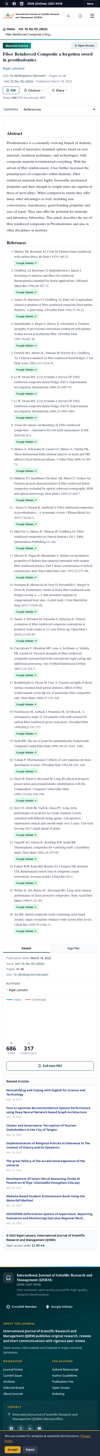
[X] (7, 4)
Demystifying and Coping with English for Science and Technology (45, 1092)
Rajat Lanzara (14, 68)
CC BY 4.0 (38, 1245)
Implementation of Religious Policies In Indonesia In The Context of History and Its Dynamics (48, 1145)
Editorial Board (13, 1387)
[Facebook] (14, 4)
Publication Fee (62, 1381)
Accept (12, 1450)
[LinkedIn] (22, 4)
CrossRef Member (24, 1307)
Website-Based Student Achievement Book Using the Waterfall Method (45, 1198)
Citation (34, 90)
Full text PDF (52, 1066)
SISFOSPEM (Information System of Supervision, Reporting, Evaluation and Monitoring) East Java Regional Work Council (49, 1216)
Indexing (58, 1394)
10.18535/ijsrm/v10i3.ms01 (28, 76)
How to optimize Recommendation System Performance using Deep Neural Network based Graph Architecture (48, 1110)
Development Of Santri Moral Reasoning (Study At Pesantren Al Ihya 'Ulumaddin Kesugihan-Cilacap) (43, 1181)
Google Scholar (62, 1307)
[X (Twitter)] (20, 1428)
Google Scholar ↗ (26, 263)
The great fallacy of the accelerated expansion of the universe (45, 1163)
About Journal (13, 1394)
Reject (30, 1450)
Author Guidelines (64, 1375)
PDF (13, 90)
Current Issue (12, 1375)
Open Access (61, 1387)
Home (11, 29)
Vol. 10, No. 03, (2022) (33, 29)
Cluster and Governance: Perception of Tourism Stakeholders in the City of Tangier (41, 1128)
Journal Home (13, 1369)
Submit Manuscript (65, 1369)
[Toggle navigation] (92, 16)
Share (60, 90)
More (90, 3)
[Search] (68, 16)
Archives (9, 1381)
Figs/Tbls (73, 948)
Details (26, 948)
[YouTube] (39, 1428)
